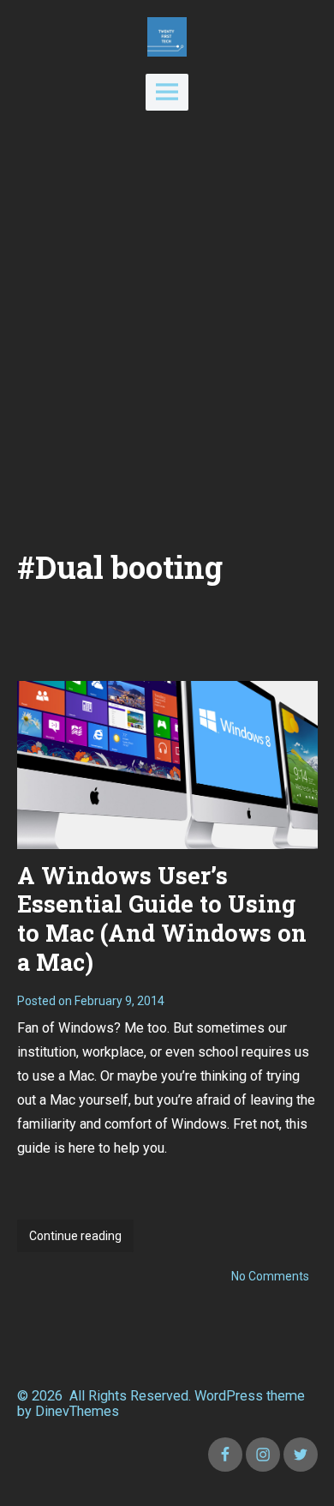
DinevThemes (75, 1411)
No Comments (270, 1276)
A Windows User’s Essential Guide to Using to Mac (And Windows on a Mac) (162, 918)
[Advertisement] (167, 329)
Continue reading (81, 1240)
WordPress (228, 1396)
